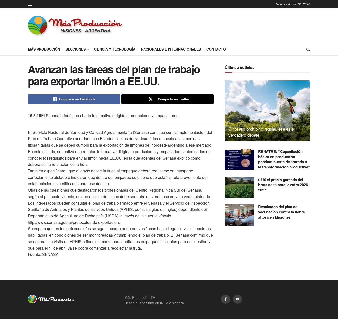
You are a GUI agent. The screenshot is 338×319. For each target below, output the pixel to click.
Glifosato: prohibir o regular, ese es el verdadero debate (261, 132)
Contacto (216, 49)
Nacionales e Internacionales (171, 49)
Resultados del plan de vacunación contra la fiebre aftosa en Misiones (281, 212)
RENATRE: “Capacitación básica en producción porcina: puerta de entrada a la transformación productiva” (284, 159)
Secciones (76, 49)
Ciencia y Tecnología (114, 49)
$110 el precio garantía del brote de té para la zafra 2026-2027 (283, 185)
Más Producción (44, 49)
